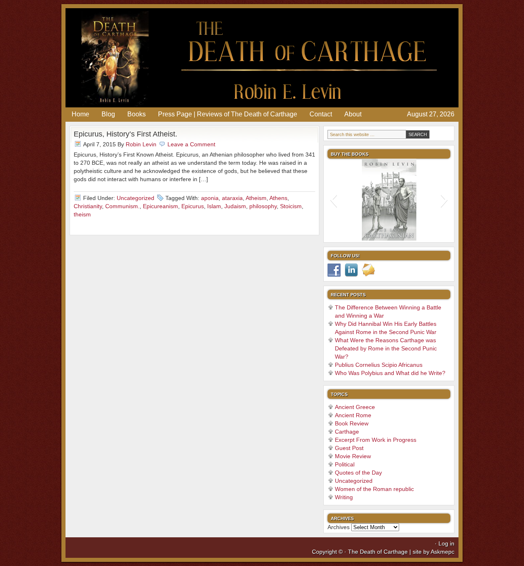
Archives (339, 527)
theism (82, 214)
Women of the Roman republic (374, 489)
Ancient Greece (355, 407)
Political (345, 464)
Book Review (351, 423)
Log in (446, 543)
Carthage (347, 431)
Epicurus (192, 206)
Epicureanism (160, 206)
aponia (210, 198)
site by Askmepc (433, 551)
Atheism (256, 198)
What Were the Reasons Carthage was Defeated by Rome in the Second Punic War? (386, 348)
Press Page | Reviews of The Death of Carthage (227, 114)
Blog (108, 114)
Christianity (88, 206)
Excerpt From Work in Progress (375, 439)
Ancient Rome (353, 415)
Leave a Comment (191, 144)
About (352, 114)
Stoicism (291, 206)
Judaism (235, 206)
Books (136, 114)
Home (80, 114)
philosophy (263, 206)
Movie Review (353, 456)
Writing (344, 497)
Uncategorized (135, 198)
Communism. (122, 206)
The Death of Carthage (262, 57)
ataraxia (232, 198)
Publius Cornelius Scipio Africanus (378, 364)
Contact (320, 114)
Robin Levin (141, 144)
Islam (214, 206)
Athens (278, 198)
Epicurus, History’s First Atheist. (125, 134)
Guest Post (349, 448)
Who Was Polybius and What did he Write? (390, 373)
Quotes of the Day (358, 472)
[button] (333, 199)
